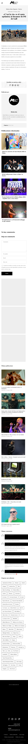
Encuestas (17, 593)
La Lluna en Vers (6, 618)
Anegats (4, 586)
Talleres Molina (13, 654)
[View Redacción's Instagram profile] (17, 108)
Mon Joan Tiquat (6, 636)
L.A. (22, 615)
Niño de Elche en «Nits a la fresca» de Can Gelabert (12, 434)
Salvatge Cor (21, 647)
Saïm (4, 650)
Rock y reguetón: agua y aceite (15, 543)
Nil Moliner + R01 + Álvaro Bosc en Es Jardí (11, 501)
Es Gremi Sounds (13, 597)
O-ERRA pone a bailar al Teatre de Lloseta (18, 553)
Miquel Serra (16, 632)
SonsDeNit (5, 654)
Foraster (17, 604)
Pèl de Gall (11, 125)
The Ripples (5, 665)
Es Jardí (22, 597)
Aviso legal (21, 734)
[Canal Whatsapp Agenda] (18, 86)
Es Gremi (5, 597)
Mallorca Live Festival (17, 622)
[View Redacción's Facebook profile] (11, 108)
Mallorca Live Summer (19, 625)
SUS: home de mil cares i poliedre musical (10, 524)
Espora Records (6, 600)
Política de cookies (20, 737)
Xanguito (5, 668)
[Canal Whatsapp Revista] (15, 86)
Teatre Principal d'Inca (7, 657)
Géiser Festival (13, 607)
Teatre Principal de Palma (8, 661)
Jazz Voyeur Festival (7, 611)
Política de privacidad (9, 737)
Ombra (20, 636)
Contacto (6, 734)
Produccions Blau (16, 643)
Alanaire (16, 582)
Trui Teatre (13, 665)
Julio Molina (17, 611)
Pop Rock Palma (6, 643)
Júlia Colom (5, 615)
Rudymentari (5, 647)
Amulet (23, 582)
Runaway (13, 647)
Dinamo (10, 593)
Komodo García (14, 615)
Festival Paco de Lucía (7, 604)
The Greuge (19, 661)
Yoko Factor (12, 668)
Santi (6, 559)
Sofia (9, 650)
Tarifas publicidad (13, 734)
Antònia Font (12, 586)
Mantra (4, 629)
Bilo (19, 586)
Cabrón (4, 593)
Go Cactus (5, 607)
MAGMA (15, 618)
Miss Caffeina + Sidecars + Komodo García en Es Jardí (13, 457)
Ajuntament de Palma (7, 582)
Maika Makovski (6, 622)
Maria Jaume (19, 629)
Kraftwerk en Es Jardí (6, 479)
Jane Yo (21, 607)
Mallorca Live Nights (7, 625)
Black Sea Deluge (6, 589)
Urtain (20, 665)
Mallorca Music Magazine (11, 9)
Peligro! (13, 640)
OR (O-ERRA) (6, 640)
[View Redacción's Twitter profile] (14, 108)
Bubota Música (16, 589)
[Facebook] (10, 86)
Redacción (14, 112)
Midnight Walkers (6, 632)
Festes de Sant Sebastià (17, 600)
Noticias (20, 9)
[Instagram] (12, 86)
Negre (14, 636)
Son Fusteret (15, 650)
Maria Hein (11, 629)
